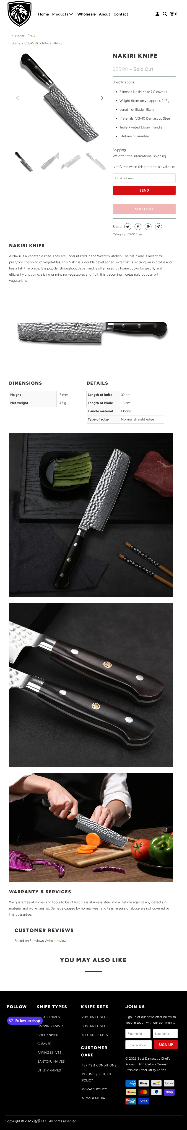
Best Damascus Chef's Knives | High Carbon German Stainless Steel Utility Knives (147, 1064)
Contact (121, 14)
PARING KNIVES (49, 1053)
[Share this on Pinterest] (148, 226)
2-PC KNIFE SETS (95, 1017)
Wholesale (86, 14)
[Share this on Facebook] (137, 226)
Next (31, 35)
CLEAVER (31, 43)
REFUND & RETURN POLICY (96, 1077)
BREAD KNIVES (48, 1017)
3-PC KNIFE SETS (95, 1026)
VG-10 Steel (135, 234)
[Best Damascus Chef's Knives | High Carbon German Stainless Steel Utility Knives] (19, 14)
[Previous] (19, 98)
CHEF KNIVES (47, 1035)
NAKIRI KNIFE (135, 55)
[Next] (101, 98)
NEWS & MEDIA (93, 1098)
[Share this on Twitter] (127, 226)
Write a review (55, 941)
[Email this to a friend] (158, 226)
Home (43, 14)
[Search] (165, 14)
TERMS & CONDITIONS (99, 1065)
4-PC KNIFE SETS (95, 1035)
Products (60, 14)
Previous (17, 35)
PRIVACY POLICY (94, 1089)
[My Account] (158, 14)
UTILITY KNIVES (49, 1070)
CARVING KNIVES (50, 1026)
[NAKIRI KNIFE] (59, 98)
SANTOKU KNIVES (51, 1061)
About (104, 14)
